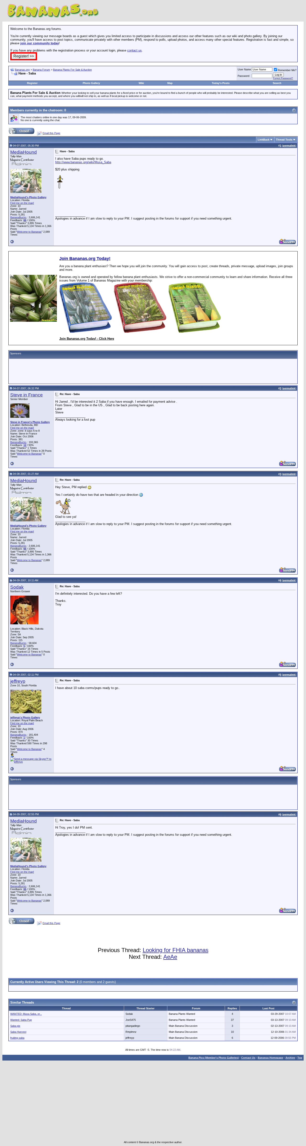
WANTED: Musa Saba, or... (26, 1013)
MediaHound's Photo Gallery (28, 197)
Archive (290, 1057)
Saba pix (15, 1025)
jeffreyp (17, 681)
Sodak (17, 587)
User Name (244, 69)
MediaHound (23, 152)
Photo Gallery (91, 83)
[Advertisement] (66, 77)
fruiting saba (17, 1037)
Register (32, 83)
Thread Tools (284, 139)
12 (24, 445)
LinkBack (263, 139)
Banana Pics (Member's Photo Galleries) (213, 1057)
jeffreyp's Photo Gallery (25, 717)
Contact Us (248, 1057)
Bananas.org (22, 69)
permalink (289, 145)
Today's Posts (221, 83)
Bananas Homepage (270, 1057)
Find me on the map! (22, 203)
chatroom (55, 110)
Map (170, 83)
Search (277, 83)
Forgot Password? (283, 78)
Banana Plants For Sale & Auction (72, 69)
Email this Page (51, 133)
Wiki (141, 83)
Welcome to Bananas (29, 231)
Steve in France (26, 394)
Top (299, 1057)
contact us (134, 50)
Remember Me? (287, 70)
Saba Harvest (18, 1031)
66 (24, 220)
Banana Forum (41, 69)
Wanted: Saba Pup (21, 1019)
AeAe (170, 957)
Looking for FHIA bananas (175, 950)
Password (243, 75)
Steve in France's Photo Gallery (30, 422)
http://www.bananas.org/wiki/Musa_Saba (83, 162)
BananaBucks (18, 217)
